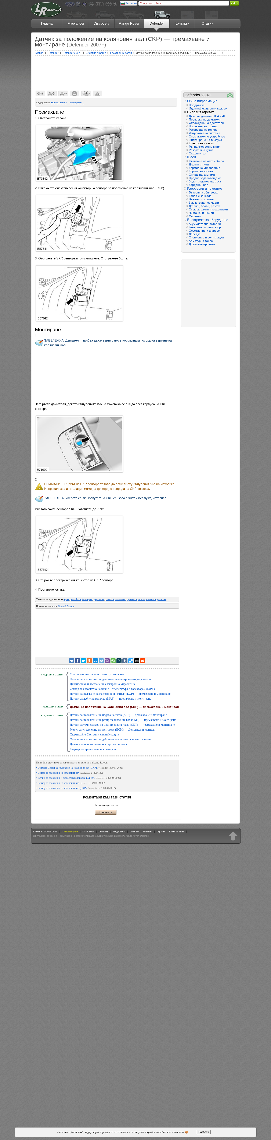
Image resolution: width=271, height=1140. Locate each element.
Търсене (160, 831)
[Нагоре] (233, 835)
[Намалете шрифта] (63, 93)
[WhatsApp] (113, 660)
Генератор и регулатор (205, 227)
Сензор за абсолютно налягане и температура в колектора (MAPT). (113, 688)
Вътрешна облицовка (203, 192)
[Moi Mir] (95, 660)
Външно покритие (201, 199)
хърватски (120, 599)
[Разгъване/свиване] (230, 95)
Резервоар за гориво (203, 129)
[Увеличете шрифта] (52, 93)
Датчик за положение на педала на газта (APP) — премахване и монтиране (118, 715)
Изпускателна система (204, 133)
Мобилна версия (69, 831)
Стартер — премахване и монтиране (93, 749)
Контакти (182, 23)
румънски (132, 599)
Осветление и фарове (204, 230)
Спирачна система (202, 174)
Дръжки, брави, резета (204, 206)
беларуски (87, 599)
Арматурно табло (201, 240)
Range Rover (129, 23)
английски (76, 599)
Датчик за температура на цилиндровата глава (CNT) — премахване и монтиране (122, 724)
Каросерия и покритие (204, 188)
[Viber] (107, 660)
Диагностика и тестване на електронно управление (103, 684)
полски (141, 599)
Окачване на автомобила (206, 161)
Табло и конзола (200, 195)
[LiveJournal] (119, 660)
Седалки (195, 216)
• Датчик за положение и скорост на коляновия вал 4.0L (78, 777)
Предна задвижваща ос (205, 178)
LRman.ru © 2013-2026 (45, 831)
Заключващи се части (204, 202)
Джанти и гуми (199, 164)
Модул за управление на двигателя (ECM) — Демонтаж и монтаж (112, 729)
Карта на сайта (176, 831)
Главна (47, 23)
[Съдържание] (74, 93)
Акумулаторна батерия (205, 223)
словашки (151, 599)
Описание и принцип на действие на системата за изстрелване (110, 739)
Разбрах (203, 1132)
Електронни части (201, 143)
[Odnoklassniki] (89, 660)
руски (66, 599)
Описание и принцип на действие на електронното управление (110, 679)
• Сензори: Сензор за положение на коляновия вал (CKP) (79, 767)
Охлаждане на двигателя (206, 123)
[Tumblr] (124, 660)
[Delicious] (130, 660)
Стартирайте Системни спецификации (94, 734)
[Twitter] (83, 660)
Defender (156, 23)
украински (99, 599)
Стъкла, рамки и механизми (208, 209)
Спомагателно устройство (207, 136)
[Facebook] (77, 660)
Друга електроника (202, 244)
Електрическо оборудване (207, 220)
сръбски (110, 599)
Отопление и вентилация (206, 237)
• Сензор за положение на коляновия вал (70, 772)
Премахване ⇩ (59, 102)
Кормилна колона (201, 171)
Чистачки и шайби (201, 212)
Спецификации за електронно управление (97, 674)
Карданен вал (198, 184)
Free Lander (88, 831)
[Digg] (136, 660)
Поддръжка (197, 105)
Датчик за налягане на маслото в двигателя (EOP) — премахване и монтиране (120, 693)
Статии (208, 23)
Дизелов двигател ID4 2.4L (207, 116)
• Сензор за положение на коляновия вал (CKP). (76, 788)
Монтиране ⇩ (77, 102)
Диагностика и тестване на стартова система (98, 744)
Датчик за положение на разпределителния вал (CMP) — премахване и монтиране (123, 719)
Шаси (191, 157)
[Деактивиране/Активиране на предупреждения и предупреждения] (97, 93)
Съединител (197, 153)
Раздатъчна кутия (201, 150)
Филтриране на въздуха (205, 139)
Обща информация (202, 101)
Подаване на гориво (203, 126)
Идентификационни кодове (208, 108)
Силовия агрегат (200, 112)
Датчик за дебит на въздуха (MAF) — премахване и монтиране (110, 698)
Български (131, 3)
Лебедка (194, 234)
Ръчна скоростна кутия (205, 146)
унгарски (161, 599)
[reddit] (142, 660)
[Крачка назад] (40, 93)
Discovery (102, 23)
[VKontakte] (71, 660)
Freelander (76, 23)
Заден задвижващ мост (205, 181)
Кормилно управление (204, 167)
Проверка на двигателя (205, 119)
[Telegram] (101, 660)
